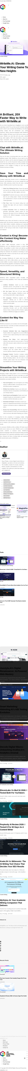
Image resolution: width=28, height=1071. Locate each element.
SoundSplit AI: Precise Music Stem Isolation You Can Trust (14, 585)
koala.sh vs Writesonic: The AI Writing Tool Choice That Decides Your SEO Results (13, 864)
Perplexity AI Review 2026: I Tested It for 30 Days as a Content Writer (12, 827)
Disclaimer (5, 1045)
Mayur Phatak (6, 458)
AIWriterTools (7, 482)
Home (4, 1040)
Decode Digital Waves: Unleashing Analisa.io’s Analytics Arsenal (12, 750)
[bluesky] (0, 949)
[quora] (0, 947)
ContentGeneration (8, 487)
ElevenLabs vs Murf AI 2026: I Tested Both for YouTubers (13, 569)
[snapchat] (0, 943)
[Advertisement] (14, 94)
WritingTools (7, 497)
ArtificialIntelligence (9, 484)
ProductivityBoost (8, 493)
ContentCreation (8, 485)
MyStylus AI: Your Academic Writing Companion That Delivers (13, 902)
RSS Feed (5, 1042)
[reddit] (0, 945)
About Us (5, 1060)
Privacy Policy (6, 1043)
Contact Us (5, 1047)
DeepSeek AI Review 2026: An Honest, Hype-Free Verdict (13, 996)
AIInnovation (7, 480)
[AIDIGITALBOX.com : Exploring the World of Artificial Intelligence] (7, 28)
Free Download (6, 1062)
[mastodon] (0, 950)
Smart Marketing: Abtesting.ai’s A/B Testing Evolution (13, 709)
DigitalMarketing (8, 491)
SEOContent (7, 495)
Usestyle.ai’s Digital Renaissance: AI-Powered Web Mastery (13, 671)
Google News (6, 1064)
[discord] (0, 941)
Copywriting (7, 489)
